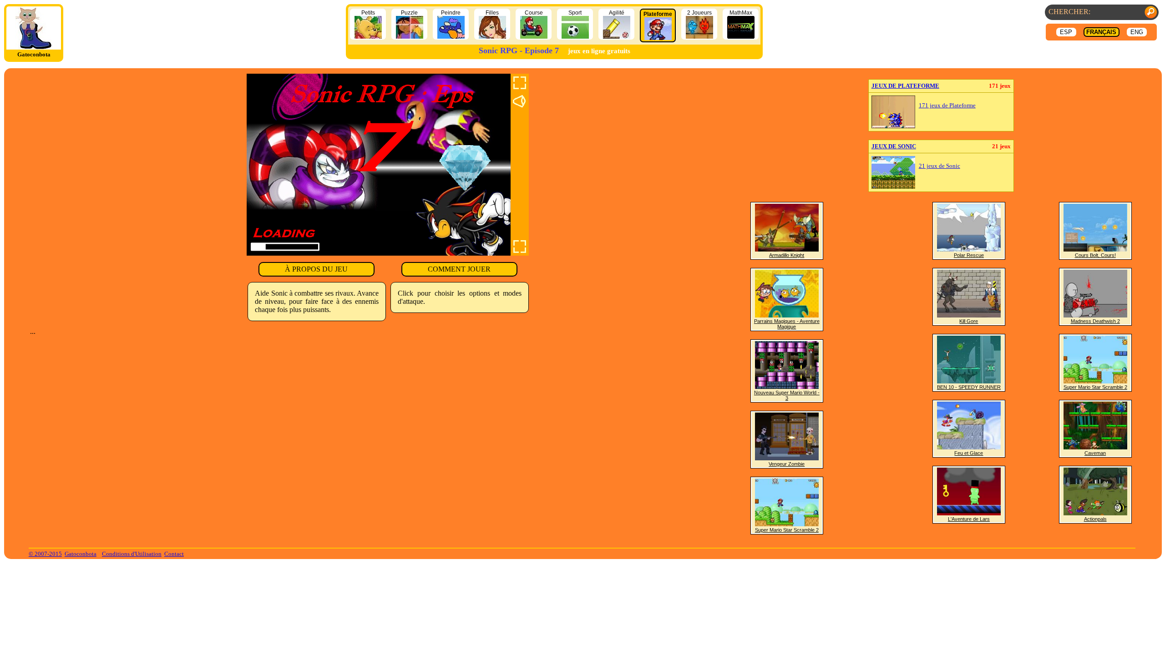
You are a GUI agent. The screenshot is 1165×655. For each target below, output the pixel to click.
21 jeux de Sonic (939, 166)
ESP (1066, 32)
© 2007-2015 (45, 553)
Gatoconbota (80, 553)
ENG (1136, 32)
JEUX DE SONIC (893, 146)
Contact (174, 553)
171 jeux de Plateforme (947, 105)
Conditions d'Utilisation (132, 553)
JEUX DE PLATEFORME (905, 85)
